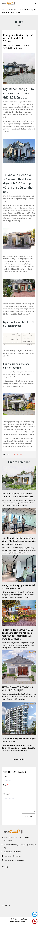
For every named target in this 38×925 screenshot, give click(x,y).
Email (5, 785)
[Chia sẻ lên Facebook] (11, 454)
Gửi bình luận (28, 816)
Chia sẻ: (6, 454)
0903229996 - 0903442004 (13, 852)
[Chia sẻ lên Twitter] (14, 454)
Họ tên (6, 776)
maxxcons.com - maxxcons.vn (14, 860)
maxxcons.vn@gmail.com (12, 856)
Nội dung (6, 794)
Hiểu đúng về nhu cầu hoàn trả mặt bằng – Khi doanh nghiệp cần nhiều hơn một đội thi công (19, 541)
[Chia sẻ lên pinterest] (17, 454)
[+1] (21, 454)
